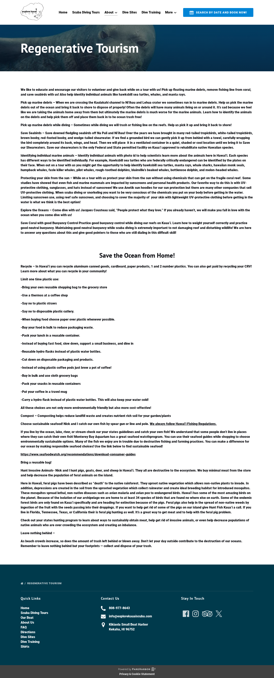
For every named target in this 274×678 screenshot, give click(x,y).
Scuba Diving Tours (86, 12)
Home (63, 12)
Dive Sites (129, 12)
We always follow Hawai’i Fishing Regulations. (183, 424)
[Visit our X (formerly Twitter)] (219, 614)
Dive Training (151, 12)
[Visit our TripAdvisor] (207, 614)
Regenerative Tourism (44, 583)
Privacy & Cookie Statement (137, 674)
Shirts (25, 646)
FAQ (24, 627)
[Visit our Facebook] (186, 614)
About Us (27, 622)
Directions (28, 632)
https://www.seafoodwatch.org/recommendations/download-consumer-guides (78, 454)
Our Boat (27, 618)
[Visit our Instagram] (195, 614)
